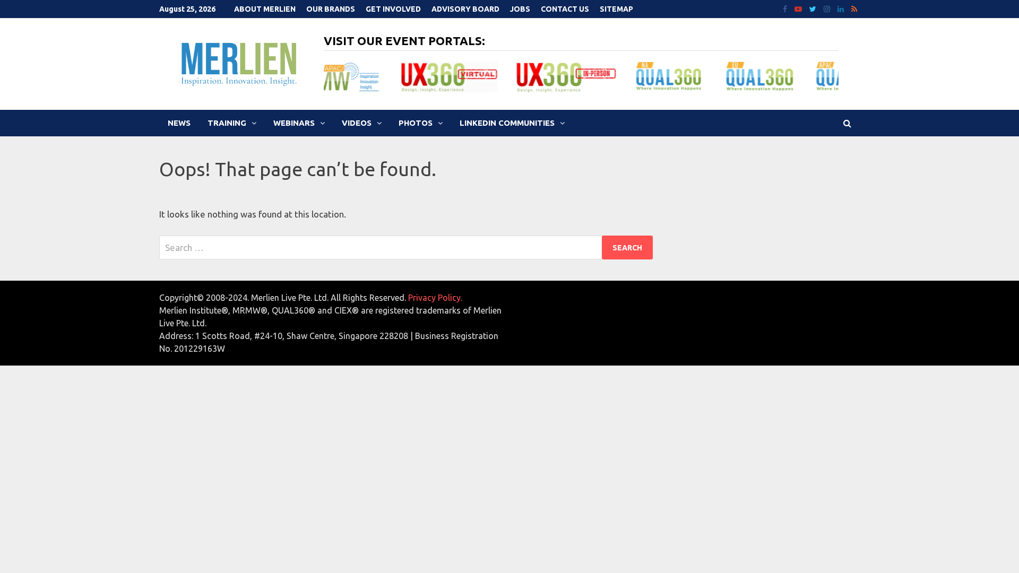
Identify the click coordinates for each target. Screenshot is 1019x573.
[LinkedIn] (842, 8)
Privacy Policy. (435, 297)
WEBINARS (294, 122)
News (179, 122)
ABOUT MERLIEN (265, 9)
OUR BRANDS (330, 9)
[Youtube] (799, 8)
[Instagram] (828, 8)
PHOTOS (416, 122)
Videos (357, 122)
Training (227, 122)
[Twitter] (814, 8)
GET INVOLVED (393, 9)
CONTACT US (565, 9)
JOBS (520, 9)
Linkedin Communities (507, 122)
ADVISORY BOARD (465, 9)
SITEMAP (616, 9)
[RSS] (854, 8)
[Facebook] (786, 8)
